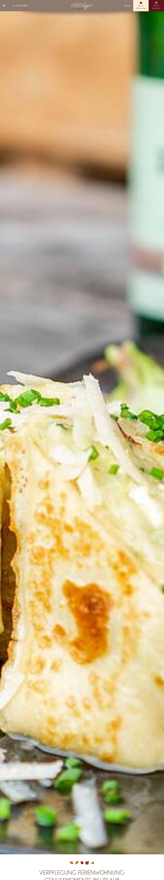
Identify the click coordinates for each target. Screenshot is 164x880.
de (125, 5)
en (129, 5)
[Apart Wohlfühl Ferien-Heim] (82, 5)
